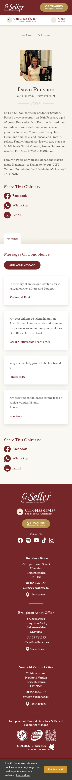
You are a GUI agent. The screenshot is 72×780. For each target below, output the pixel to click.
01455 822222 (36, 692)
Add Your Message (22, 265)
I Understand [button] (55, 769)
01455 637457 (36, 582)
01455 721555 (36, 637)
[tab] (12, 238)
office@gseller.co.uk (36, 587)
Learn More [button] (23, 775)
